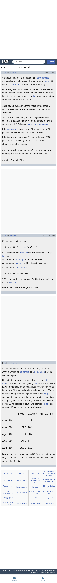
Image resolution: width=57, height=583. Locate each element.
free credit (21, 498)
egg (46, 394)
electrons (15, 84)
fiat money (8, 473)
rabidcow (13, 236)
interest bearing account (38, 124)
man (36, 383)
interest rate (12, 129)
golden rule (39, 372)
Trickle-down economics (8, 487)
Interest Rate (8, 481)
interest (21, 473)
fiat (34, 96)
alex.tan (13, 72)
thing (4, 363)
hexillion (12, 282)
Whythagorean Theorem (8, 503)
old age (45, 404)
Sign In (51, 62)
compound (49, 498)
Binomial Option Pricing (49, 487)
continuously (21, 268)
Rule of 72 (35, 473)
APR (35, 498)
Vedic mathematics (8, 492)
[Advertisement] (28, 29)
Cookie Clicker (35, 503)
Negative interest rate (49, 492)
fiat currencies (42, 78)
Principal (35, 487)
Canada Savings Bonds (35, 492)
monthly (18, 263)
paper (48, 81)
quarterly (19, 259)
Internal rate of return (8, 498)
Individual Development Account (35, 480)
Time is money (21, 481)
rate (25, 247)
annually (24, 253)
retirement (24, 372)
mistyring (13, 363)
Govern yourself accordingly (49, 480)
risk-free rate (49, 503)
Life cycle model (21, 492)
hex (4, 256)
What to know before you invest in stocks (49, 473)
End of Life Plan (21, 503)
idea (4, 72)
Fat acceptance (21, 487)
